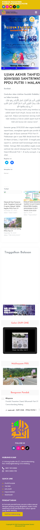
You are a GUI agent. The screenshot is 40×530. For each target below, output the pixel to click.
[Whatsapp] (18, 6)
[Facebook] (3, 6)
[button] (15, 345)
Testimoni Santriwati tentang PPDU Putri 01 (12, 230)
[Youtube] (10, 6)
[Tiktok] (14, 6)
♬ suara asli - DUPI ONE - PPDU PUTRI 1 (21, 410)
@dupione (9, 398)
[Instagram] (7, 6)
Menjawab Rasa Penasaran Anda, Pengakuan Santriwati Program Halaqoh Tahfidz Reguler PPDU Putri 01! (12, 205)
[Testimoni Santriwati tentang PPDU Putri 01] (13, 223)
